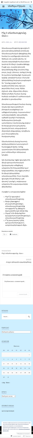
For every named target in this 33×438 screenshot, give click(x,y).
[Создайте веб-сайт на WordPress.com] (16, 2)
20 (21, 368)
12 (16, 364)
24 (8, 372)
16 (3, 368)
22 (29, 368)
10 (8, 364)
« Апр (3, 383)
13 (20, 364)
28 (25, 372)
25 (12, 372)
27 (20, 372)
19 (16, 368)
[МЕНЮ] (3, 6)
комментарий (23, 294)
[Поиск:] (16, 317)
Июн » (8, 383)
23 (3, 372)
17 (8, 368)
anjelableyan (23, 42)
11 (12, 364)
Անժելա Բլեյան (16, 6)
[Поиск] (28, 6)
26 (16, 372)
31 (8, 377)
